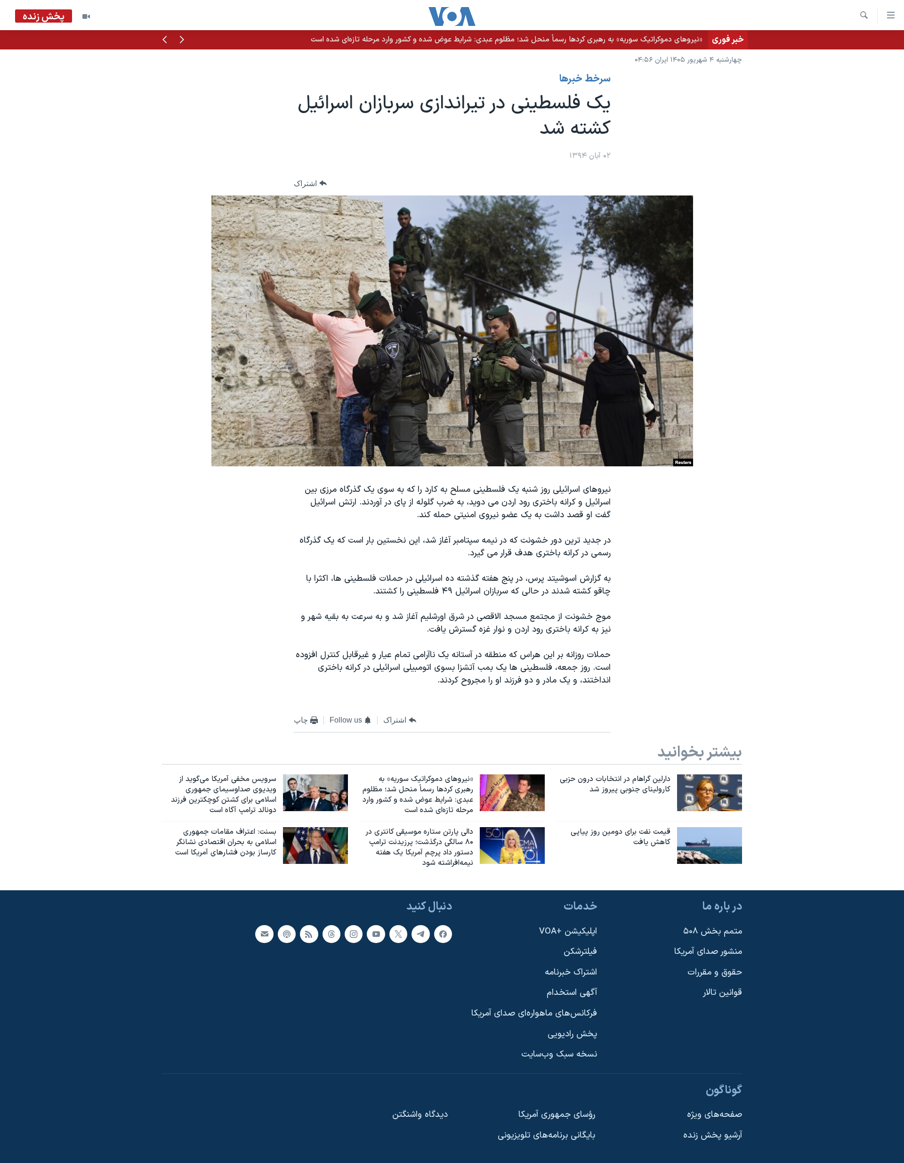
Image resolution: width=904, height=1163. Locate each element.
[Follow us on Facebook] (443, 934)
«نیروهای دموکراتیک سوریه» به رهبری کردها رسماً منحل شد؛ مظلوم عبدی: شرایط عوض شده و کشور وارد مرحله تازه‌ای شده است (506, 39)
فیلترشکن (580, 951)
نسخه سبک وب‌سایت (559, 1054)
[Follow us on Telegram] (420, 934)
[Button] (310, 183)
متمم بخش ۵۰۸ (712, 931)
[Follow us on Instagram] (354, 934)
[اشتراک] (264, 934)
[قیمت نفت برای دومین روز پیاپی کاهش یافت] (709, 845)
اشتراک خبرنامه (571, 972)
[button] (181, 40)
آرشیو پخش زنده (712, 1135)
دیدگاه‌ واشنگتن (420, 1114)
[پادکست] (287, 934)
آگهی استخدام (572, 992)
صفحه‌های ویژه (714, 1114)
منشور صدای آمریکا (708, 951)
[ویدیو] (86, 16)
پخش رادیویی (572, 1033)
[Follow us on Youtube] (376, 934)
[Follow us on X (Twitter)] (398, 934)
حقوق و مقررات (714, 972)
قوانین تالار (722, 992)
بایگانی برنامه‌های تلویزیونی (546, 1135)
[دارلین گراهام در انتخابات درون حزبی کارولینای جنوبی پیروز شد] (709, 792)
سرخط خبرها (585, 79)
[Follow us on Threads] (331, 934)
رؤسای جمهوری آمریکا (556, 1114)
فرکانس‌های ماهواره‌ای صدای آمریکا (534, 1013)
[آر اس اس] (309, 934)
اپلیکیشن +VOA (568, 931)
